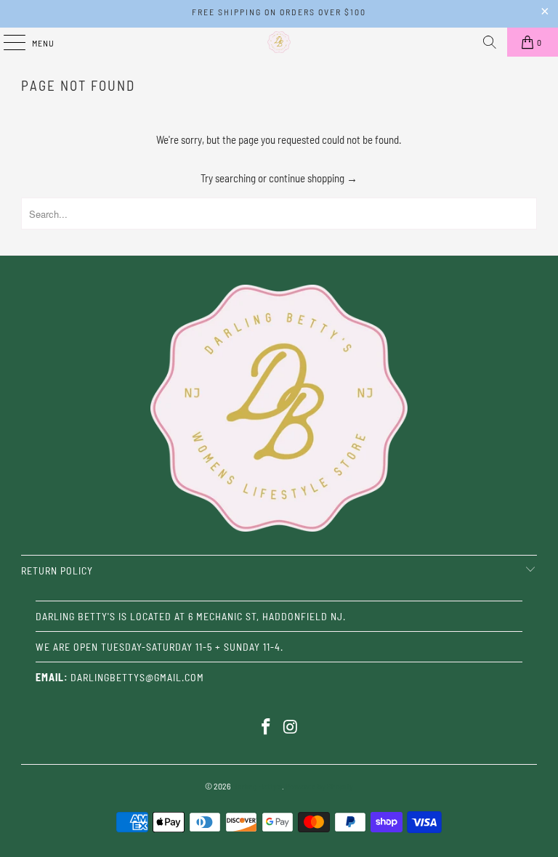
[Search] (490, 42)
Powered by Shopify (319, 786)
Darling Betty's (257, 786)
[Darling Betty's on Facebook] (266, 727)
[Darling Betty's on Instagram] (291, 727)
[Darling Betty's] (279, 42)
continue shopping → (313, 177)
